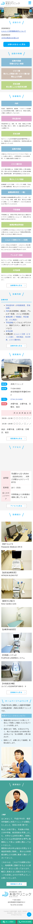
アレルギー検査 (16, 255)
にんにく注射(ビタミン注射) (16, 240)
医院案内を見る (16, 438)
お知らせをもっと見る (16, 44)
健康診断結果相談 (17, 225)
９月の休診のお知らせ (10, 38)
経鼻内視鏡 (16, 149)
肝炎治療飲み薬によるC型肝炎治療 (16, 85)
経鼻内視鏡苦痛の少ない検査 (17, 62)
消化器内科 (16, 119)
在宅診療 (16, 270)
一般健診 (18, 317)
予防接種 (16, 210)
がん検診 (12, 320)
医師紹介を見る (16, 884)
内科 (16, 103)
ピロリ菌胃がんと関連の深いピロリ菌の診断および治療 (16, 74)
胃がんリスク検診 (17, 179)
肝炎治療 (16, 134)
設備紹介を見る (16, 692)
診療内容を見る (16, 345)
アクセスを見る (16, 506)
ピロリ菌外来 (16, 164)
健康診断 (9, 317)
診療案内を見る (16, 285)
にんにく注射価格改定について (13, 31)
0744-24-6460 (18, 905)
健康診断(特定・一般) (16, 192)
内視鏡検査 (20, 305)
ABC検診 (19, 337)
